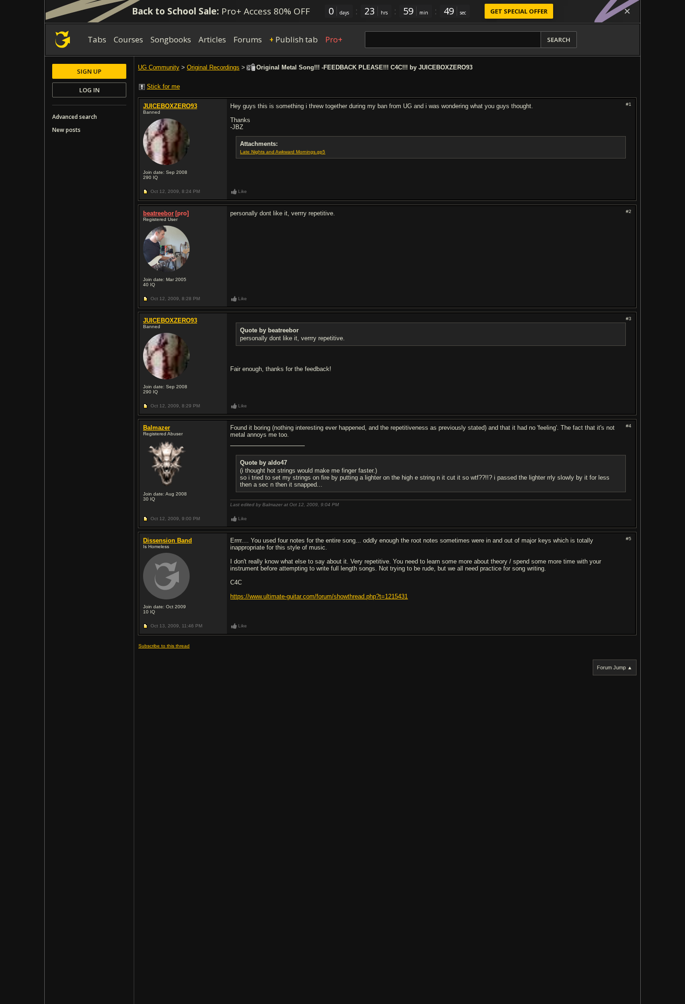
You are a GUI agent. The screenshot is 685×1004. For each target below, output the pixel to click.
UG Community (158, 67)
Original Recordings (213, 67)
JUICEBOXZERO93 (170, 106)
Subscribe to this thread (164, 645)
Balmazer (156, 427)
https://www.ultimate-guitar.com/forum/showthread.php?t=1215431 (319, 596)
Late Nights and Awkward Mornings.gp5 (282, 151)
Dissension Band (167, 540)
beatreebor (158, 213)
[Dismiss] (627, 11)
